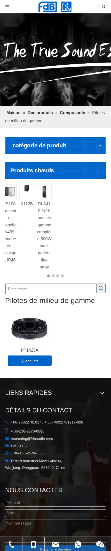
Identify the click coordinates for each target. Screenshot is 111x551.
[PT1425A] (30, 328)
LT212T (9, 204)
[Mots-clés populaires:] (101, 288)
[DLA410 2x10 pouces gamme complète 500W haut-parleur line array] (61, 191)
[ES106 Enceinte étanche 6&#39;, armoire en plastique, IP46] (26, 191)
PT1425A (29, 350)
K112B (44, 204)
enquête (32, 361)
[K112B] (44, 188)
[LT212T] (9, 191)
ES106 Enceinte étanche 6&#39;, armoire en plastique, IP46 (26, 232)
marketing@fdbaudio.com (32, 439)
